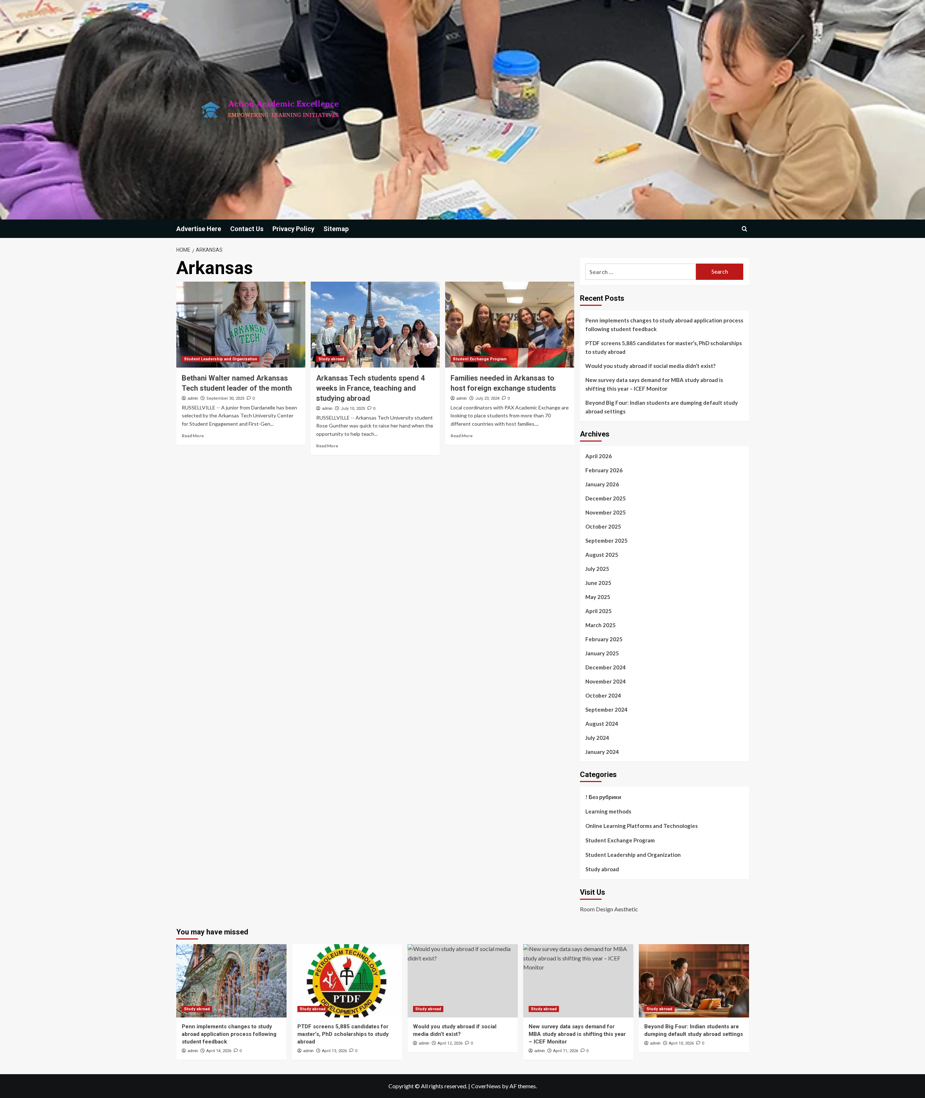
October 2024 (603, 695)
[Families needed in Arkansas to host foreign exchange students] (509, 325)
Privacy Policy (293, 229)
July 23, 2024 (487, 398)
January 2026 (602, 484)
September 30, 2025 (225, 398)
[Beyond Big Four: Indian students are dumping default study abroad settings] (694, 980)
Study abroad (331, 359)
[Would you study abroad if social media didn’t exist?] (463, 980)
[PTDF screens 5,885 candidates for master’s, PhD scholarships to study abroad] (347, 980)
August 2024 (601, 723)
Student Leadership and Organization (220, 359)
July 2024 (597, 737)
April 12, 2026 (450, 1043)
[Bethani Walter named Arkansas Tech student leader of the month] (240, 325)
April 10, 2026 (681, 1043)
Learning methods (608, 811)
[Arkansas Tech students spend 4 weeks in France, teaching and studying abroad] (375, 325)
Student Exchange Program (480, 359)
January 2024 (602, 751)
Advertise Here (198, 229)
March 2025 (600, 625)
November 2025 (605, 512)
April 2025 (598, 611)
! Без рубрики (603, 797)
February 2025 (604, 639)
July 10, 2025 (353, 408)
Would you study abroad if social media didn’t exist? (650, 366)
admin (193, 398)
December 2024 (605, 667)
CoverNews (486, 1085)
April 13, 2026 (334, 1051)
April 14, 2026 (218, 1051)
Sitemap (336, 229)
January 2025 (602, 653)
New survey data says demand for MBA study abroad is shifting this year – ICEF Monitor (654, 384)
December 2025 (605, 498)
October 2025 (603, 526)
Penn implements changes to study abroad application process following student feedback (664, 324)
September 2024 (606, 709)
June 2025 (598, 583)
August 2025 (601, 554)
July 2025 (597, 568)
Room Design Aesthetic (609, 909)
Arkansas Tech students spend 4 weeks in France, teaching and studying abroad (370, 388)
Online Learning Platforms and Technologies (641, 826)
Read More (193, 435)
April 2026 (598, 456)
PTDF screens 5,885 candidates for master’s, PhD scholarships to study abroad (663, 347)
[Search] (744, 228)
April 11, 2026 (565, 1051)
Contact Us (246, 229)
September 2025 (606, 540)
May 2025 (597, 597)
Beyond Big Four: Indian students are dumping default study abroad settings (661, 407)
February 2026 (604, 470)
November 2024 (605, 681)
